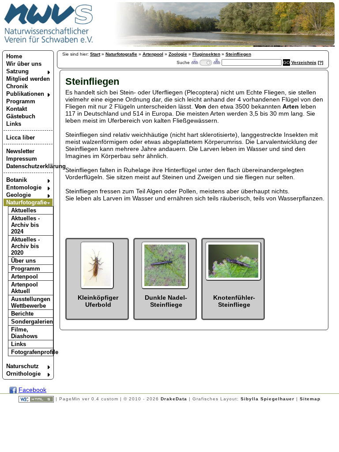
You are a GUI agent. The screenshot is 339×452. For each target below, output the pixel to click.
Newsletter (20, 151)
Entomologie (23, 187)
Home (14, 56)
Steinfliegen (238, 54)
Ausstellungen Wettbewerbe (30, 302)
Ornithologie (23, 373)
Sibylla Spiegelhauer (267, 398)
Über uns (23, 260)
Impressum (21, 158)
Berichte (22, 313)
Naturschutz (22, 366)
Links (13, 124)
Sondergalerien (32, 321)
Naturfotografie (26, 202)
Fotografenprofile (32, 352)
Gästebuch (20, 116)
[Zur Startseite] (48, 42)
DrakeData (174, 398)
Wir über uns (23, 63)
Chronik (17, 86)
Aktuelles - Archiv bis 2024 (25, 225)
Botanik (16, 180)
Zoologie (178, 54)
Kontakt (16, 108)
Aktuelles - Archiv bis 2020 (25, 246)
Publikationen (25, 93)
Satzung (17, 71)
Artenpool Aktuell (24, 287)
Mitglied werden (28, 78)
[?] (320, 62)
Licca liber (20, 137)
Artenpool (24, 276)
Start (95, 54)
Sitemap (310, 398)
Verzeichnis (303, 62)
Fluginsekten (206, 54)
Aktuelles (23, 210)
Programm (20, 101)
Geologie (18, 195)
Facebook (32, 389)
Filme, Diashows (24, 332)
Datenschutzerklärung (29, 166)
